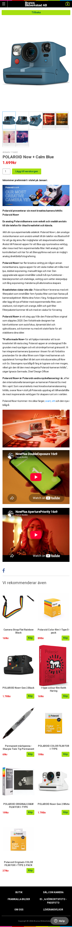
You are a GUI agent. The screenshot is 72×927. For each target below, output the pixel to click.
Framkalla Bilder (19, 899)
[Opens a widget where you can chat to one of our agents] (59, 921)
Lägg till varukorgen (26, 171)
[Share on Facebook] (4, 571)
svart (48, 401)
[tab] (9, 120)
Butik (18, 892)
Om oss (18, 909)
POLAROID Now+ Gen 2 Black (18, 687)
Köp (30, 638)
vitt (53, 401)
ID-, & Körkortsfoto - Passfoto (53, 901)
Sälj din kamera (53, 892)
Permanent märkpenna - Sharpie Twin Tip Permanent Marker (18, 749)
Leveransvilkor (53, 909)
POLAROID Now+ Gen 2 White (53, 804)
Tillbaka (36, 12)
